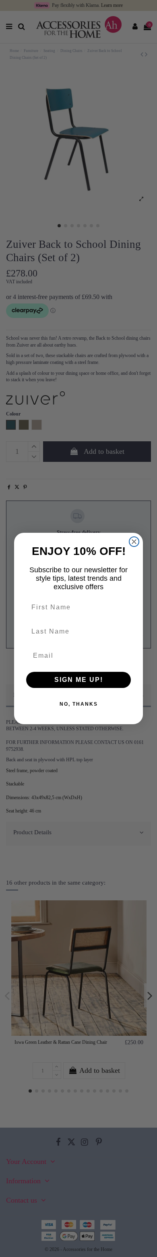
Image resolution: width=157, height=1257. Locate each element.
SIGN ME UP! (78, 679)
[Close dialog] (134, 541)
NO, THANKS (79, 704)
